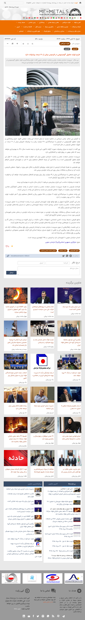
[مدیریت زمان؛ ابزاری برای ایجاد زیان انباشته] (42, 395)
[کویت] (59, 17)
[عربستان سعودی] (35, 17)
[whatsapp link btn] (48, 616)
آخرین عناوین (53, 484)
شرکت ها (71, 3)
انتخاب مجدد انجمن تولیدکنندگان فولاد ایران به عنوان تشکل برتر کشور (16, 376)
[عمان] (45, 17)
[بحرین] (80, 17)
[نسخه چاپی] (23, 43)
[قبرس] (78, 17)
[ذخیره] (32, 43)
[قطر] (40, 17)
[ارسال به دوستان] (28, 43)
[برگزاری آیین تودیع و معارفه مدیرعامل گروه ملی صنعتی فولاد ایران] (69, 329)
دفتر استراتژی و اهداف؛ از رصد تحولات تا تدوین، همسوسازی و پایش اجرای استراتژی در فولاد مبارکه (64, 494)
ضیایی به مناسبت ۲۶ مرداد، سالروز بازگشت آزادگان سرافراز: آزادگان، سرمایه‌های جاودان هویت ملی (24, 554)
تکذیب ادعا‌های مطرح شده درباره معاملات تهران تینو (20, 495)
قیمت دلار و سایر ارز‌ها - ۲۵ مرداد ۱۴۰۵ (61, 551)
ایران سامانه (17, 609)
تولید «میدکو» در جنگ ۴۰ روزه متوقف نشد (71, 374)
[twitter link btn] (38, 616)
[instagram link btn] (43, 616)
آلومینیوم (75, 49)
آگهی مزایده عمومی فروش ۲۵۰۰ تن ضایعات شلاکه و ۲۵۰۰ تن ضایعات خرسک (59, 520)
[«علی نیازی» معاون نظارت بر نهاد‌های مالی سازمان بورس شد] (69, 458)
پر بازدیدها (71, 484)
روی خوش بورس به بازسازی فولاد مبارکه (60, 558)
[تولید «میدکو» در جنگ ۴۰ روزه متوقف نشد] (69, 362)
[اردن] (43, 17)
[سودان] (48, 17)
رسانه (60, 3)
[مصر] (72, 17)
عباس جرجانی (62, 251)
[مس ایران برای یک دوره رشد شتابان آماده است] (69, 296)
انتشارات (44, 3)
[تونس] (37, 17)
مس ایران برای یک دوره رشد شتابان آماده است (72, 308)
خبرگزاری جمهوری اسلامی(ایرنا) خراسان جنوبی (60, 242)
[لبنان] (64, 17)
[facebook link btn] (33, 616)
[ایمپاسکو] (11, 578)
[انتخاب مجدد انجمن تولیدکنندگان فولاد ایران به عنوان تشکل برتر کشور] (15, 362)
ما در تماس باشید (48, 602)
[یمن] (26, 17)
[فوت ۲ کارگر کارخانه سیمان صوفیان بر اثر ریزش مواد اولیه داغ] (15, 458)
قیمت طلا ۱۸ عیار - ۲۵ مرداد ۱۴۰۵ (62, 541)
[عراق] (56, 17)
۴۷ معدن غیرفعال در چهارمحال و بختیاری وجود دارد (44, 437)
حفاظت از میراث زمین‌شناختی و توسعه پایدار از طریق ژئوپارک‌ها (44, 470)
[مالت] (51, 17)
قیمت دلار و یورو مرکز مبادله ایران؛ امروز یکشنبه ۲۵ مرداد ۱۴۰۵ (60, 527)
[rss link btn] (53, 616)
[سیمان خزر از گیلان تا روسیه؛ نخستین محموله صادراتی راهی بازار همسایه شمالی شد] (15, 329)
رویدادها (54, 3)
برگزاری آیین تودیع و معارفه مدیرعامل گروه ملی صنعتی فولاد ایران (71, 343)
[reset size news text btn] (12, 44)
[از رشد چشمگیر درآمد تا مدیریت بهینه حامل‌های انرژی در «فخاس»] (42, 362)
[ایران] (67, 17)
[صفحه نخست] (80, 3)
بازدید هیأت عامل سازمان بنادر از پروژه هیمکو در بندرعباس (43, 341)
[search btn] (5, 3)
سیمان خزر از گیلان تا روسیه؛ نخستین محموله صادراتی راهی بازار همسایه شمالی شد (17, 343)
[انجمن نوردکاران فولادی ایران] (73, 578)
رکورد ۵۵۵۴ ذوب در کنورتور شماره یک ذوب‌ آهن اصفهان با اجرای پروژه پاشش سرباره (16, 309)
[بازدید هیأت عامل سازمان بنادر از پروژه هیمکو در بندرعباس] (42, 329)
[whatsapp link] (67, 256)
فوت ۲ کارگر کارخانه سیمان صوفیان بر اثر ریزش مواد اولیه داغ (16, 470)
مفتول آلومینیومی (74, 251)
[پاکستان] (70, 17)
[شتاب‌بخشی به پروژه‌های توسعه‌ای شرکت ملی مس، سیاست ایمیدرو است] (42, 296)
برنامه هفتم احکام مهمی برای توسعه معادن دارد (18, 407)
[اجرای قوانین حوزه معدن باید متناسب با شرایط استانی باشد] (69, 425)
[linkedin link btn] (24, 616)
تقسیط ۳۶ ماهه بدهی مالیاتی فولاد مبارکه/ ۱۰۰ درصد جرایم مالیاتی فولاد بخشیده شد (17, 439)
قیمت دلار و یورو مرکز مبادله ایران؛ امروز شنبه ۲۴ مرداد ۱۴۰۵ (59, 535)
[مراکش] (62, 17)
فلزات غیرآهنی (64, 43)
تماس (33, 3)
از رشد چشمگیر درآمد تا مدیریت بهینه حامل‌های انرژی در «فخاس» (43, 374)
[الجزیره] (75, 17)
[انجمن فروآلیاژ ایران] (53, 578)
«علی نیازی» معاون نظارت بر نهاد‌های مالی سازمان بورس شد (71, 470)
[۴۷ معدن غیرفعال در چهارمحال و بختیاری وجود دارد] (42, 425)
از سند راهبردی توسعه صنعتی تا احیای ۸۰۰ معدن (71, 407)
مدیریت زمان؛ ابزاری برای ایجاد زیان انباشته (44, 407)
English (29, 3)
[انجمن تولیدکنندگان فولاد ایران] (32, 578)
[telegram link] (70, 256)
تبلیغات (38, 3)
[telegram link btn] (63, 616)
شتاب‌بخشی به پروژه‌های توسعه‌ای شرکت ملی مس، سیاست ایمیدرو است (43, 309)
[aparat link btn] (58, 616)
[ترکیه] (29, 17)
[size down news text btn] (7, 44)
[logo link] (60, 13)
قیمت (75, 3)
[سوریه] (32, 17)
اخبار (65, 3)
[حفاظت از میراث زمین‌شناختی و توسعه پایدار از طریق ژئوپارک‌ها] (42, 458)
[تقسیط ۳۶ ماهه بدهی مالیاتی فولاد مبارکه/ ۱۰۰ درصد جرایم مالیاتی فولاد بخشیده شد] (15, 425)
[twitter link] (63, 256)
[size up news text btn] (17, 44)
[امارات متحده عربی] (24, 17)
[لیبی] (53, 17)
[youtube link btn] (29, 616)
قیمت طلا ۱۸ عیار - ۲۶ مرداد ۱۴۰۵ (62, 546)
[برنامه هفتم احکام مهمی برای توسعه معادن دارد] (15, 395)
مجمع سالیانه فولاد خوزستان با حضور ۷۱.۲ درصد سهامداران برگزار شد (60, 503)
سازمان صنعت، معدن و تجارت (48, 251)
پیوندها (49, 3)
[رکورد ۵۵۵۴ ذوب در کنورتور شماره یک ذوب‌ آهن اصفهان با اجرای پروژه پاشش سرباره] (15, 296)
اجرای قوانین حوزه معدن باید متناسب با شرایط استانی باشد (71, 437)
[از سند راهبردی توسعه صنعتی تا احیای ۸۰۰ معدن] (69, 395)
